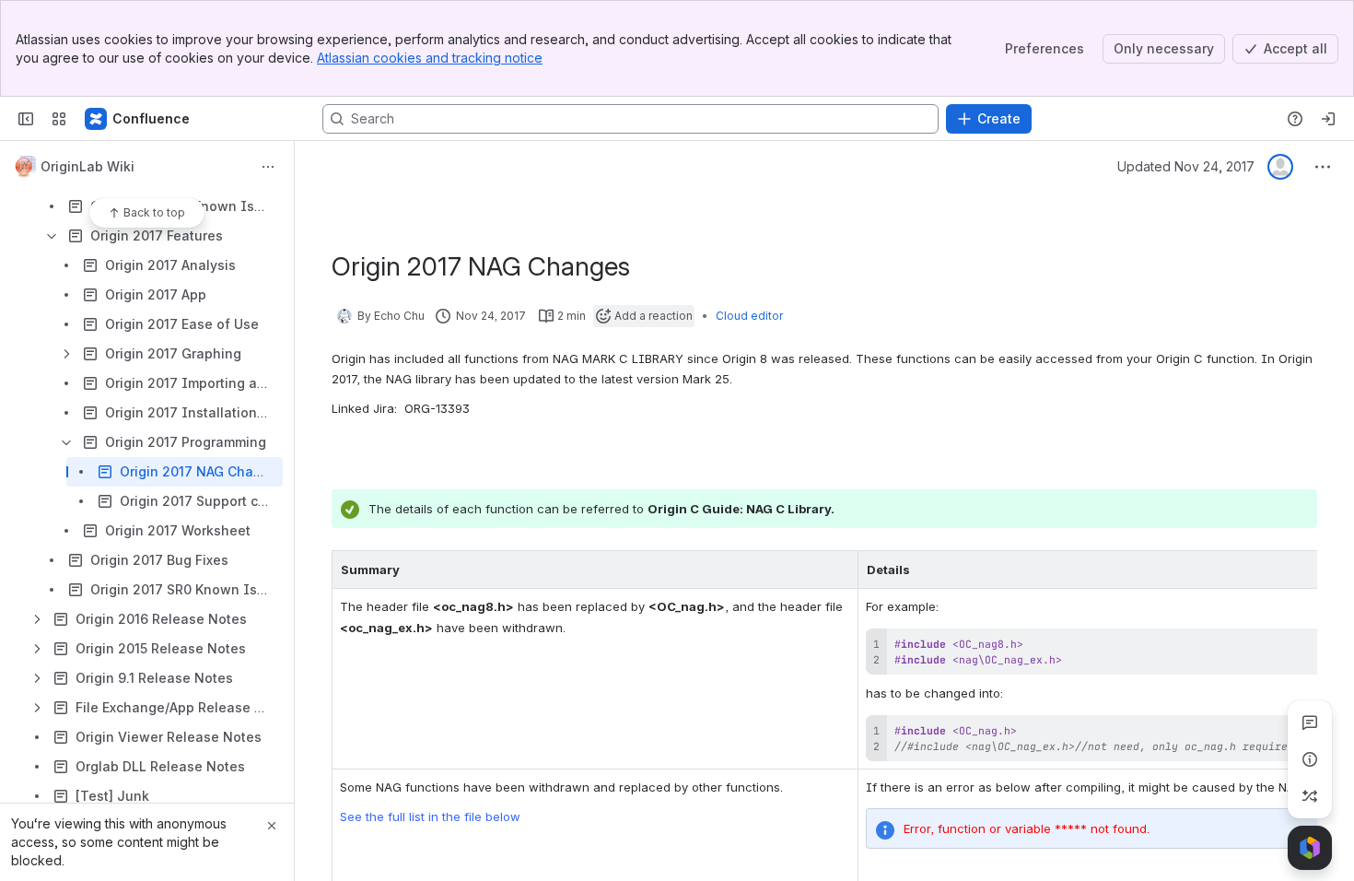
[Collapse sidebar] (26, 119)
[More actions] (268, 167)
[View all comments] (1310, 722)
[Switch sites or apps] (59, 119)
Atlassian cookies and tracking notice (430, 57)
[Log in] (1328, 119)
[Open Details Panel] (1310, 759)
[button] (839, 569)
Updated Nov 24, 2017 (1186, 166)
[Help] (1295, 119)
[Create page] (1310, 796)
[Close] (272, 826)
